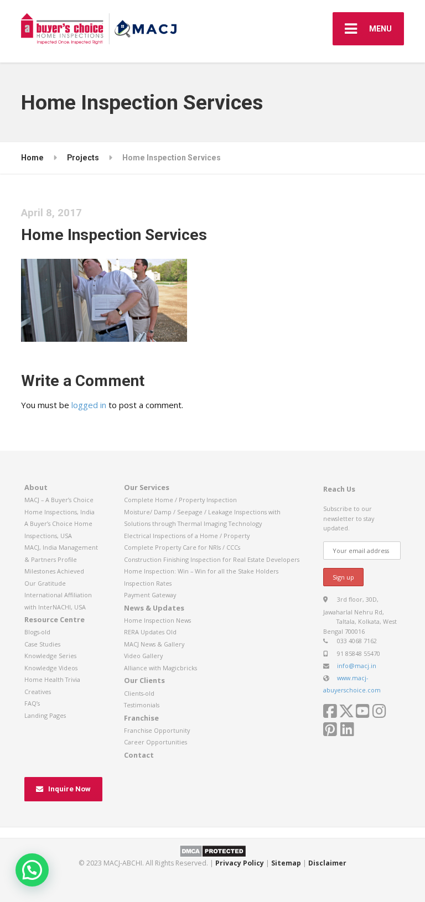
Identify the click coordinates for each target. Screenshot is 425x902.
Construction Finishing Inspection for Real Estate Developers (211, 559)
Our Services (146, 487)
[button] (32, 870)
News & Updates (154, 608)
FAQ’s (32, 703)
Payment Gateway (150, 595)
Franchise (141, 718)
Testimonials (141, 705)
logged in (88, 404)
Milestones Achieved (54, 571)
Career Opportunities (155, 742)
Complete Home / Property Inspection (180, 500)
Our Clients (144, 680)
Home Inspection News (157, 620)
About (36, 487)
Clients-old (139, 693)
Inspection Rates (148, 583)
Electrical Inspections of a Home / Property (187, 535)
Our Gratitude (45, 583)
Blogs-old (37, 632)
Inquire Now (69, 789)
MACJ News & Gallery (154, 644)
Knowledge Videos (50, 668)
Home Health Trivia (52, 679)
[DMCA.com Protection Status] (212, 850)
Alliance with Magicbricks (160, 668)
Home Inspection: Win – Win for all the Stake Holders (201, 571)
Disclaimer (327, 863)
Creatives (37, 691)
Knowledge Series (50, 655)
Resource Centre (54, 619)
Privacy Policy (239, 863)
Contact (139, 755)
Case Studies (42, 644)
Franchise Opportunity (157, 730)
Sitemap (286, 863)
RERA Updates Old (150, 632)
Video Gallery (143, 655)
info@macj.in (356, 665)
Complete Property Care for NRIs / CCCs (182, 547)
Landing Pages (45, 715)
